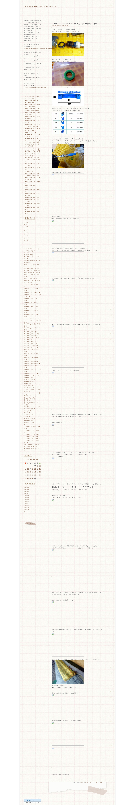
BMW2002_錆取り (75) (31, 331)
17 (40, 472)
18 (25, 475)
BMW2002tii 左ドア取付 (32, 197)
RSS (30, 517)
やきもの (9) (28, 410)
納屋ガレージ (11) (29, 379)
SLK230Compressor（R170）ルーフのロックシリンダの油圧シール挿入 (74, 24)
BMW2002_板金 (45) (30, 339)
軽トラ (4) (27, 401)
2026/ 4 (26, 495)
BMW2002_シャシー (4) (31, 347)
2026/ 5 (26, 493)
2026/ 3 (26, 497)
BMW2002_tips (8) (29, 377)
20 (30, 475)
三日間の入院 (29, 171)
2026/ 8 (26, 487)
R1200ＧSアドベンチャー (32, 132)
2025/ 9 (26, 509)
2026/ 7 (26, 489)
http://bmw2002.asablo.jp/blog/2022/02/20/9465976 (41, 48)
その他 (82, 782)
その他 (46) (27, 416)
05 (28, 469)
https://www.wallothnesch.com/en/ (36, 87)
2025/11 (26, 505)
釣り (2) (26, 424)
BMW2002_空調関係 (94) (31, 361)
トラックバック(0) (97, 782)
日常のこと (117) (29, 422)
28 (32, 478)
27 (30, 478)
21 (32, 475)
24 (40, 475)
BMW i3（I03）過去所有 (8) (32, 272)
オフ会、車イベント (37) (31, 387)
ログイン (30, 524)
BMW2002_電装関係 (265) (32, 363)
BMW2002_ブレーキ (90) (31, 333)
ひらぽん (26, 240)
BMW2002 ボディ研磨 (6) (31, 337)
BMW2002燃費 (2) (29, 381)
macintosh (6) (28, 420)
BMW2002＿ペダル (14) (31, 345)
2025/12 (26, 503)
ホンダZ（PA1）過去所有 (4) (32, 270)
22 (35, 475)
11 (25, 472)
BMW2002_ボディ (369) (31, 335)
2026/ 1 (26, 501)
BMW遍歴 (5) (28, 383)
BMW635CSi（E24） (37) (31, 268)
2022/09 (33, 459)
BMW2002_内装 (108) (30, 343)
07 (32, 469)
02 (37, 466)
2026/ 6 (26, 491)
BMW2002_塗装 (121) (30, 341)
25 (25, 478)
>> (37, 459)
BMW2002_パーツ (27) (31, 373)
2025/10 (26, 507)
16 (37, 472)
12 (28, 472)
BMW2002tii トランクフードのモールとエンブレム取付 (32, 159)
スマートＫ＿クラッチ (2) (31, 436)
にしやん (26, 224)
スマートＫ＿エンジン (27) (32, 438)
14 (32, 472)
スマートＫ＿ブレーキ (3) (31, 434)
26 (28, 478)
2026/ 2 (26, 499)
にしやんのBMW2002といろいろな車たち (40, 6)
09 (37, 469)
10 (40, 469)
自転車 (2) (27, 412)
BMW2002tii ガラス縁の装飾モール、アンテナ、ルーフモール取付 (32, 153)
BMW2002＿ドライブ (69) (32, 375)
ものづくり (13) (29, 414)
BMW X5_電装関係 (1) (30, 278)
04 (25, 469)
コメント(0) (88, 782)
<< (28, 459)
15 (35, 472)
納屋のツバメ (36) (29, 418)
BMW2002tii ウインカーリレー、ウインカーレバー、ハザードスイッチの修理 (32, 140)
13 (30, 472)
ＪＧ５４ (26, 222)
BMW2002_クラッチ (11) (31, 318)
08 (35, 469)
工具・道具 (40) (29, 385)
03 (40, 466)
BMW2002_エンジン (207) (32, 292)
